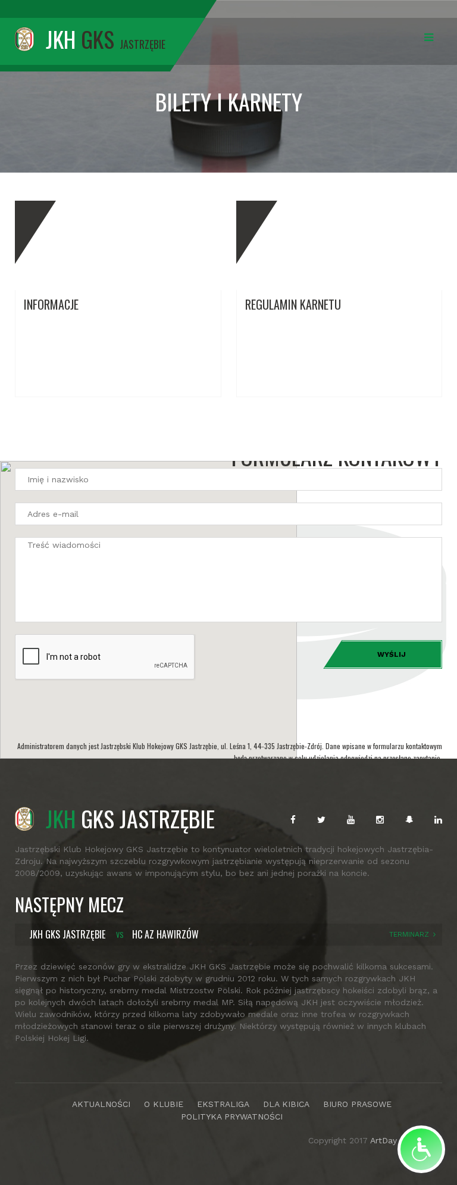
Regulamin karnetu (293, 304)
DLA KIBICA (286, 1104)
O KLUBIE (163, 1104)
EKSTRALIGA (223, 1104)
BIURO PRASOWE (357, 1104)
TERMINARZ (409, 934)
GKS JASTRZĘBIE (130, 818)
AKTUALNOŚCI (101, 1104)
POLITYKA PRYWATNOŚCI (232, 1116)
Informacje (51, 304)
